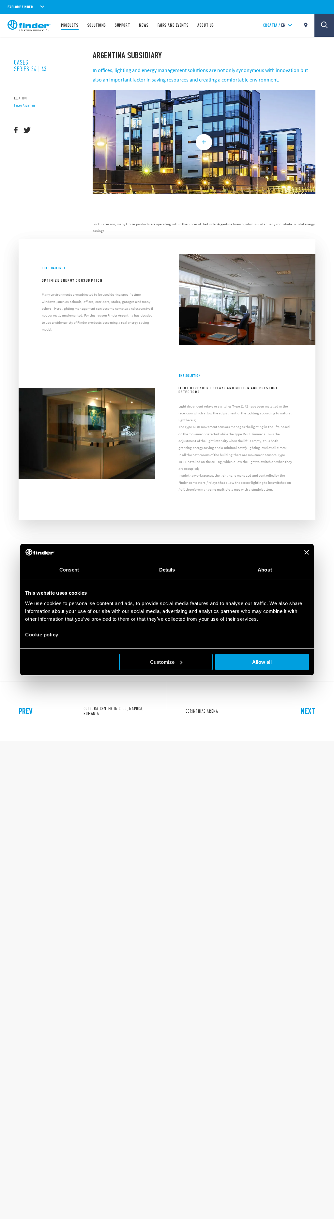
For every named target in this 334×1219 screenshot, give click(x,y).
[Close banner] (306, 552)
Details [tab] (167, 569)
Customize (162, 662)
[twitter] (27, 130)
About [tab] (265, 569)
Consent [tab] (69, 569)
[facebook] (16, 130)
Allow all (262, 662)
